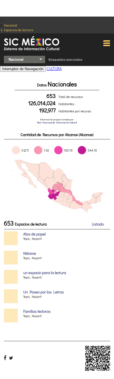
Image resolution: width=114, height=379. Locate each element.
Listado (98, 224)
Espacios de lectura (18, 29)
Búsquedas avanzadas (65, 59)
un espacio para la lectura (44, 272)
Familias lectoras (37, 311)
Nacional (10, 25)
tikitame (29, 253)
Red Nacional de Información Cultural (57, 122)
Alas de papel (34, 234)
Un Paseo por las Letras (43, 292)
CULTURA (54, 68)
